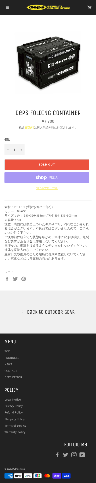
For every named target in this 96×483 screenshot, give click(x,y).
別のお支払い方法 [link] (47, 188)
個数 (7, 139)
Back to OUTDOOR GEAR (50, 312)
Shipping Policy (14, 419)
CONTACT (10, 371)
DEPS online (18, 468)
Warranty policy (14, 432)
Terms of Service (15, 426)
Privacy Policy (13, 406)
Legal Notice (12, 399)
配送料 (29, 127)
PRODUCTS (11, 358)
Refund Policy (13, 412)
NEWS (8, 364)
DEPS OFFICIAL (14, 377)
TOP (7, 351)
